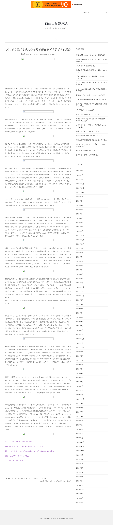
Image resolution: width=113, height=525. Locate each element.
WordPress (69, 518)
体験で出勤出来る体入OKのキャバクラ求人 (91, 99)
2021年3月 (79, 429)
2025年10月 (80, 192)
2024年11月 (80, 240)
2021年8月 (79, 408)
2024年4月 (79, 270)
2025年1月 (79, 231)
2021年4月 (79, 425)
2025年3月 (79, 223)
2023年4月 (79, 322)
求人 (56, 39)
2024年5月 (79, 266)
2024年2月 (79, 279)
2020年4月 (80, 477)
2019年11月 (80, 485)
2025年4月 (79, 218)
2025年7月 (79, 205)
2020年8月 (80, 459)
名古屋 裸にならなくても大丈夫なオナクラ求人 (56, 481)
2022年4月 (79, 373)
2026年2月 (79, 175)
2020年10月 (80, 451)
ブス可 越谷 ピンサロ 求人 (85, 110)
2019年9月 (79, 494)
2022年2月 (79, 382)
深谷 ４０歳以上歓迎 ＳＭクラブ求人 (18, 442)
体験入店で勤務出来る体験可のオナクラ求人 (91, 140)
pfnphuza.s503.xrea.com (46, 54)
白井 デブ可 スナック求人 (15, 461)
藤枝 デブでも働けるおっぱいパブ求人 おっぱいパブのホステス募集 (29, 451)
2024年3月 (79, 274)
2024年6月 (79, 261)
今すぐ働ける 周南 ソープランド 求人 (89, 136)
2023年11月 (80, 291)
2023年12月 (80, 287)
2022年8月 (79, 356)
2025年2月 (79, 227)
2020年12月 (80, 442)
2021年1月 (79, 438)
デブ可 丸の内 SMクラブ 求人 (86, 151)
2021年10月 (80, 399)
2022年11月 (80, 343)
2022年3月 (79, 378)
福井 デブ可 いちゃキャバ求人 (87, 131)
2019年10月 (80, 490)
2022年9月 (79, 352)
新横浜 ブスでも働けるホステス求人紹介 (90, 95)
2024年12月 (80, 235)
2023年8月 (79, 304)
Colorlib (55, 518)
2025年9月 (79, 197)
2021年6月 (79, 416)
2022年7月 (79, 360)
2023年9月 (79, 300)
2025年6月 (79, 210)
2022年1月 (79, 386)
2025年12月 (80, 184)
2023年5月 (79, 317)
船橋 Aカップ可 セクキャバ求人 (17, 456)
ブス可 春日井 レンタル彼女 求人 (87, 155)
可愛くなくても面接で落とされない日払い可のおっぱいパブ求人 (27, 478)
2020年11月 (80, 446)
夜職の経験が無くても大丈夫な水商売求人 (90, 55)
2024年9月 (79, 248)
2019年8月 (79, 498)
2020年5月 (80, 472)
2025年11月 (80, 188)
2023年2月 (79, 330)
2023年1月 (79, 334)
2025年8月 (79, 201)
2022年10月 (80, 347)
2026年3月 (79, 171)
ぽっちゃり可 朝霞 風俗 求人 (86, 66)
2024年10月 (80, 244)
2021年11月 (80, 395)
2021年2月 (79, 434)
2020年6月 (80, 468)
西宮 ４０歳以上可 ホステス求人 (88, 114)
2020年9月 (80, 455)
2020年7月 (79, 464)
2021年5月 (79, 421)
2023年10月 (80, 296)
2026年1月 (79, 179)
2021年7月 (79, 412)
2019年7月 (79, 502)
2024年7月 (79, 257)
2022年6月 (79, 365)
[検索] (106, 12)
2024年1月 (79, 283)
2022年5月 (79, 369)
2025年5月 (79, 214)
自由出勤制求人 (56, 23)
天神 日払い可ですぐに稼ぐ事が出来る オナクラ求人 (24, 446)
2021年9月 (79, 403)
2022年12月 (80, 339)
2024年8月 (79, 253)
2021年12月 (80, 390)
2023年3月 (79, 326)
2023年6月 (79, 313)
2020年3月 (79, 481)
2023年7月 (79, 309)
